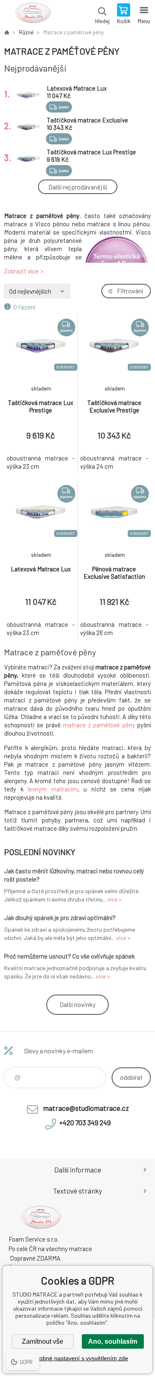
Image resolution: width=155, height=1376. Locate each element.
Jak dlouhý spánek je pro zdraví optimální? (60, 917)
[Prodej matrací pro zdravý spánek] (6, 32)
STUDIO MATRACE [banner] (32, 14)
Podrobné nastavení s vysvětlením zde (77, 1358)
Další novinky (77, 1004)
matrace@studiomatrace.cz (86, 1108)
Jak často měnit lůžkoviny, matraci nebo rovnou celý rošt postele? (74, 875)
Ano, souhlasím (112, 1341)
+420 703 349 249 (85, 1122)
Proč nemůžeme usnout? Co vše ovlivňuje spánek (69, 956)
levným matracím (53, 789)
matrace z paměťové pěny (99, 725)
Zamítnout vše (42, 1341)
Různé (26, 32)
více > (114, 899)
